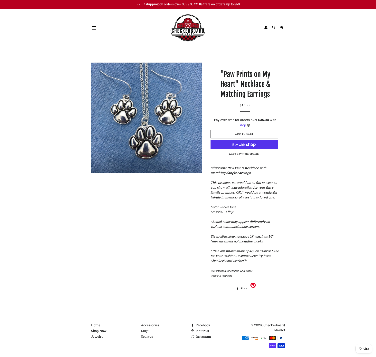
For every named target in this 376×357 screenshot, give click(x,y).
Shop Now (99, 331)
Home (95, 325)
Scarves (147, 336)
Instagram (203, 336)
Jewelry (97, 336)
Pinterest (202, 331)
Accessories (150, 325)
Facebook (202, 325)
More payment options (244, 153)
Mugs (145, 331)
